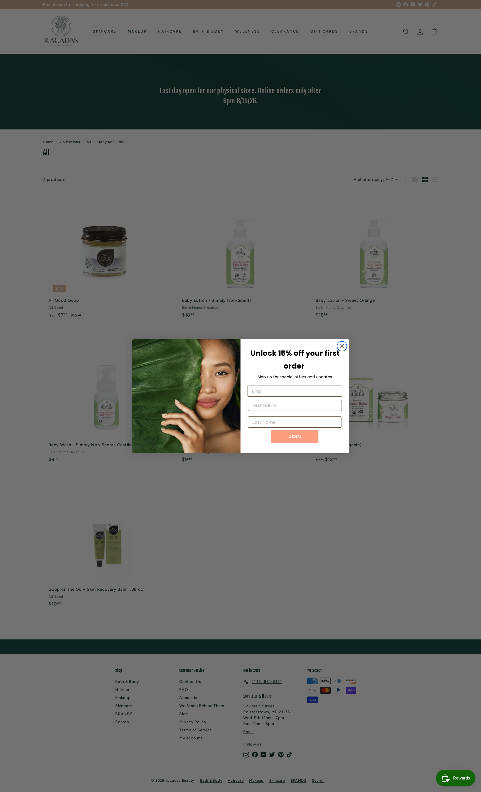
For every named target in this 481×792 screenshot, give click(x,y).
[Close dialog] (342, 346)
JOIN (295, 436)
